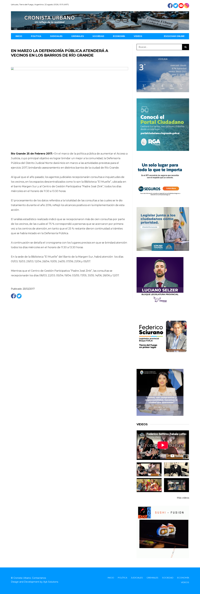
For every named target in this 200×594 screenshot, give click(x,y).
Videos (138, 36)
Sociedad (98, 36)
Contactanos (39, 578)
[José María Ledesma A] (176, 485)
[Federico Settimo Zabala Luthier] (149, 469)
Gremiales (77, 36)
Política (36, 36)
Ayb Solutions (50, 581)
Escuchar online (174, 36)
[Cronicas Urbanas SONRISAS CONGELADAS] (149, 485)
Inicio (18, 36)
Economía (119, 36)
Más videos (183, 497)
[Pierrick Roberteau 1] (176, 469)
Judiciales (56, 36)
